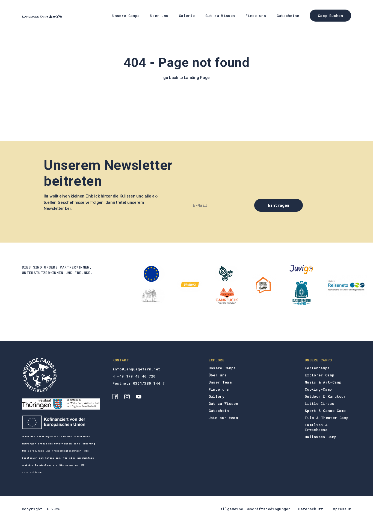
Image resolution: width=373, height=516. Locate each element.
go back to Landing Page (186, 77)
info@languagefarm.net (137, 369)
